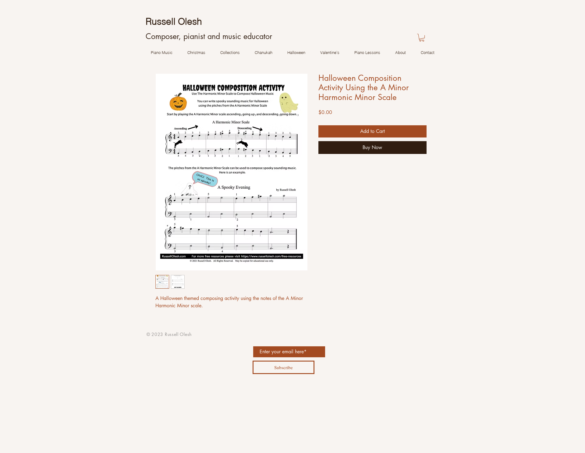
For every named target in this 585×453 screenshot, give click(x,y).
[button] (421, 37)
